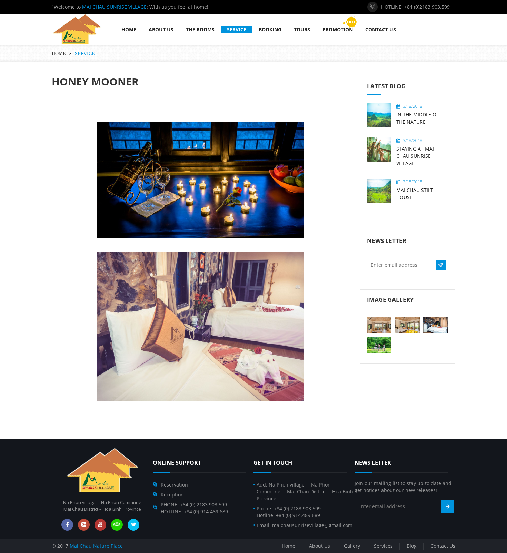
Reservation (174, 484)
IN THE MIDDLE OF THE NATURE (417, 118)
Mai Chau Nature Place (96, 546)
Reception (172, 494)
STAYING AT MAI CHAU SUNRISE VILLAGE (415, 155)
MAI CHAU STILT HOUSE (414, 194)
